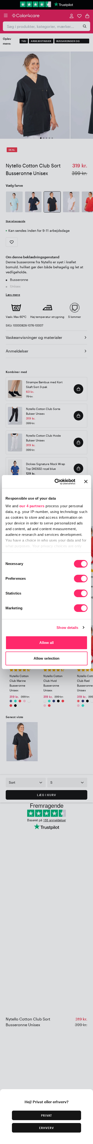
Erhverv (46, 1127)
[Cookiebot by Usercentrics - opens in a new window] (56, 482)
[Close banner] (86, 481)
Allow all (46, 643)
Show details (67, 628)
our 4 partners (32, 506)
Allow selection (47, 658)
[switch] (81, 579)
